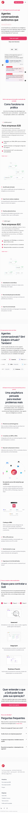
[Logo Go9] (2, 2)
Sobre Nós (4, 795)
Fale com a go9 (14, 38)
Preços (3, 787)
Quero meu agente (14, 705)
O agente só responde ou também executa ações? (12, 740)
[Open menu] (25, 2)
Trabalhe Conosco (6, 798)
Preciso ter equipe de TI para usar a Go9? (12, 728)
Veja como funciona (14, 41)
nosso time (19, 723)
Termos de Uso (5, 800)
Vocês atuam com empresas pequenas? (11, 734)
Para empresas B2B (6, 782)
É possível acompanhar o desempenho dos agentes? (12, 748)
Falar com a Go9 (19, 2)
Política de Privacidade (7, 803)
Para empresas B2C (6, 784)
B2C (16, 49)
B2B (12, 49)
